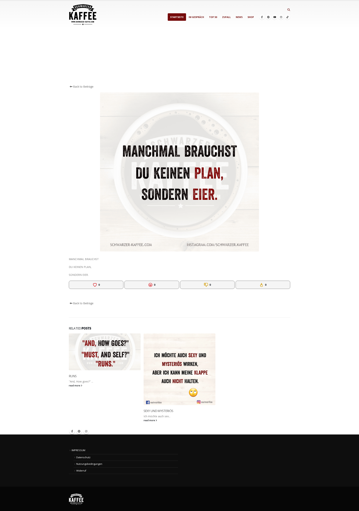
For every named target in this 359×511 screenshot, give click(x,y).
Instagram (86, 431)
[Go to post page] (105, 351)
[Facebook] (262, 17)
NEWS (239, 17)
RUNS (73, 376)
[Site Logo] (83, 14)
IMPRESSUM (78, 450)
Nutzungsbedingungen (89, 464)
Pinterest (79, 431)
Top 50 (213, 17)
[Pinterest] (268, 17)
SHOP (251, 17)
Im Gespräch (196, 17)
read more (75, 385)
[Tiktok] (287, 17)
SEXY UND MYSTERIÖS (158, 411)
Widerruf (81, 470)
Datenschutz (83, 457)
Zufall (226, 17)
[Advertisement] (179, 56)
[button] (288, 10)
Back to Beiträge (82, 86)
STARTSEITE (177, 17)
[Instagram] (281, 17)
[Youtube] (274, 17)
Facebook (72, 431)
